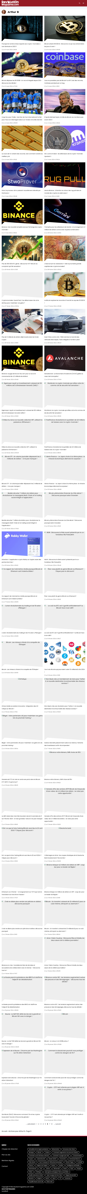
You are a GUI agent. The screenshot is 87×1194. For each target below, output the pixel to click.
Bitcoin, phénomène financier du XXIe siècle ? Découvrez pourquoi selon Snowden (63, 521)
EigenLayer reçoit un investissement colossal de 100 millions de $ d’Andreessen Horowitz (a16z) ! (21, 411)
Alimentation (55, 1149)
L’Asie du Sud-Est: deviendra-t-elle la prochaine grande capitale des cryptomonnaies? (62, 265)
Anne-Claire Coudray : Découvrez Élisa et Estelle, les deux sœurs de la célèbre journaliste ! (63, 966)
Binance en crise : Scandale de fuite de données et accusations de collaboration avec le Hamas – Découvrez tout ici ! (21, 967)
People (79, 1168)
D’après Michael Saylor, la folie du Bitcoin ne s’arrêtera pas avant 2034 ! (63, 118)
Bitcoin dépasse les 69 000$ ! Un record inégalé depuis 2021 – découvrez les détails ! (22, 81)
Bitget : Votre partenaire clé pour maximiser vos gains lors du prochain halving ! (22, 744)
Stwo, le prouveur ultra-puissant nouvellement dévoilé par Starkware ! (21, 191)
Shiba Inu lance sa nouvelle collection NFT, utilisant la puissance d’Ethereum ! (19, 448)
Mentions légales (8, 1160)
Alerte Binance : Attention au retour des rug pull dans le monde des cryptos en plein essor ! (62, 191)
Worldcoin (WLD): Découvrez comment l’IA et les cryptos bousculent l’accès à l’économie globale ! (21, 1115)
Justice (48, 1168)
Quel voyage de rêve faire (54, 1175)
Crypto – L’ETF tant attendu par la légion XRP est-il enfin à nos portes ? (63, 1115)
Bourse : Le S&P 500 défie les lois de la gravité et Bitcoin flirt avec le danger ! (21, 1042)
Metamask (57, 1168)
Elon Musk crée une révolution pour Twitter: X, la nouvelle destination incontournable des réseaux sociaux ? (63, 707)
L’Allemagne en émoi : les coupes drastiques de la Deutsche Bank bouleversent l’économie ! (64, 856)
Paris (71, 1168)
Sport (54, 1178)
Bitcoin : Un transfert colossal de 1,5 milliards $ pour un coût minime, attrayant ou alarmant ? (64, 930)
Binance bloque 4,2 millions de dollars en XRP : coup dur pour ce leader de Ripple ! (64, 893)
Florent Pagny (70, 1162)
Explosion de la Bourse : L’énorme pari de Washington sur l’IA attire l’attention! (22, 1079)
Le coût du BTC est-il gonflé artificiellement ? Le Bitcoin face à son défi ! (64, 634)
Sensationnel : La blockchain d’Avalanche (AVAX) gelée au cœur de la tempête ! (63, 375)
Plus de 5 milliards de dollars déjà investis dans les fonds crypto (20, 338)
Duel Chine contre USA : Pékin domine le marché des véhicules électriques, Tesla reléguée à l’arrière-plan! (62, 338)
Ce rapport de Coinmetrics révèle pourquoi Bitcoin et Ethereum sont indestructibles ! (19, 597)
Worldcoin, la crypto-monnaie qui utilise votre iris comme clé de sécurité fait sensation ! (64, 411)
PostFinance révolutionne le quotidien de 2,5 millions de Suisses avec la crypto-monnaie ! (62, 448)
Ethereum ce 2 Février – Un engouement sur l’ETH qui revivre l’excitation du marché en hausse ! (22, 893)
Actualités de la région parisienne (38, 1149)
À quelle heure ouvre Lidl (36, 1181)
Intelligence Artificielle (73, 1165)
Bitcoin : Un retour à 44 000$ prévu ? (56, 1041)
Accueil (4, 1131)
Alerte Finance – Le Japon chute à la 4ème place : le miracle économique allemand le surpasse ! (64, 485)
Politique (38, 1172)
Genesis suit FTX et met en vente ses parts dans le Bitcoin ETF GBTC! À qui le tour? (21, 780)
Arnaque (31, 1152)
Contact (5, 1166)
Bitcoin (39, 1152)
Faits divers (32, 1162)
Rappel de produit (71, 1175)
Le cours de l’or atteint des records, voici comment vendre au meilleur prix (22, 155)
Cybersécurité (41, 1159)
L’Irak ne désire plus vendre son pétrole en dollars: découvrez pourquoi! (22, 930)
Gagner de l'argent (42, 1165)
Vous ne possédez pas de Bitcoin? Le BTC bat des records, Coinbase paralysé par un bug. (63, 81)
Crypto (31, 1159)
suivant (57, 1124)
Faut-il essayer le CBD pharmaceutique (50, 1162)
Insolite (61, 1165)
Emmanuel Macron (74, 1159)
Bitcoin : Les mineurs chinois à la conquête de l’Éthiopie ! (20, 669)
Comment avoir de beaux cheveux (39, 1155)
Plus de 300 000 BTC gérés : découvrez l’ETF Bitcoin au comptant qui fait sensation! (19, 265)
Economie (63, 1159)
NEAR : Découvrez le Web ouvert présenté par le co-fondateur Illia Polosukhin (61, 561)
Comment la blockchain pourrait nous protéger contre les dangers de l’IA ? (63, 1079)
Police (30, 1172)
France (31, 1165)
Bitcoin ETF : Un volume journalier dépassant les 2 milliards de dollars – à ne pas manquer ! (22, 485)
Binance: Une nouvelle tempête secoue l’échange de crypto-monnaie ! (22, 228)
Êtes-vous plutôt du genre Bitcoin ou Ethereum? (60, 596)
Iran (41, 1168)
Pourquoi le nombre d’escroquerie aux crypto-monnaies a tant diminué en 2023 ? (21, 45)
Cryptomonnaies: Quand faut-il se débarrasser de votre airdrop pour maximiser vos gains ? (20, 301)
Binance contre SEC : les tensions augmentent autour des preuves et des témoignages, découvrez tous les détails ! (63, 1006)
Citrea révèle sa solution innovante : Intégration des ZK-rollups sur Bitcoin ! (20, 707)
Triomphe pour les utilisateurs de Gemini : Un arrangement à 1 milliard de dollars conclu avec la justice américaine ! (64, 228)
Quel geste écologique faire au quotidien (57, 1172)
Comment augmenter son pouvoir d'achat (65, 1152)
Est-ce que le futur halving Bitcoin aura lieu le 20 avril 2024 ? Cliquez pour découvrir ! (21, 856)
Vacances (68, 1178)
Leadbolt (5, 1191)
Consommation (77, 1155)
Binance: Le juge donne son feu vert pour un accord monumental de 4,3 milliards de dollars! (19, 375)
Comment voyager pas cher (61, 1155)
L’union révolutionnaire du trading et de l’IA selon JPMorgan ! (22, 633)
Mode (65, 1168)
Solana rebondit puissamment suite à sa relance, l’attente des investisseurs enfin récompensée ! (63, 744)
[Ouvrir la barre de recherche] (79, 3)
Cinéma (47, 1152)
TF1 (60, 1178)
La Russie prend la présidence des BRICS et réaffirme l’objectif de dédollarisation (19, 1006)
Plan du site (6, 1155)
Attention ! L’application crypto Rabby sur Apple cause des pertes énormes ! (21, 561)
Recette (31, 1178)
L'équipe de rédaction (10, 1149)
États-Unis (50, 1181)
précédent (30, 1124)
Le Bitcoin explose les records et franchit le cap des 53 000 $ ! (64, 301)
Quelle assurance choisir (36, 1175)
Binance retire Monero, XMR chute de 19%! (58, 779)
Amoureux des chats (69, 1149)
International (32, 1168)
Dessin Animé (52, 1159)
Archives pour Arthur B (17, 1131)
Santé (47, 1178)
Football (79, 1162)
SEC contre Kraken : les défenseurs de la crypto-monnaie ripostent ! (63, 155)
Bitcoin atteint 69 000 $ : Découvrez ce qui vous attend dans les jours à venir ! (64, 45)
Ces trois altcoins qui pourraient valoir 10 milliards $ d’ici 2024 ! (64, 671)
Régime (39, 1178)
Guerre (53, 1165)
